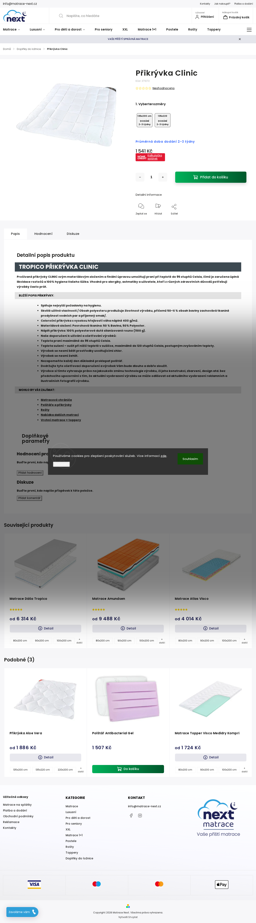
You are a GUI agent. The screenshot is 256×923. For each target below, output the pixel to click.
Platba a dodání (243, 3)
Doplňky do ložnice (79, 858)
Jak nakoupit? (222, 3)
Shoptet (133, 917)
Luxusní (71, 812)
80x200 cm (20, 640)
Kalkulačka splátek (155, 157)
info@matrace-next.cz (144, 806)
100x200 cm (64, 640)
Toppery (72, 853)
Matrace (72, 806)
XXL (68, 829)
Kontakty (205, 3)
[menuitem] (14, 29)
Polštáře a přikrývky (56, 405)
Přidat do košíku (214, 177)
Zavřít (239, 220)
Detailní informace (149, 195)
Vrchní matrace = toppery (61, 420)
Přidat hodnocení (30, 473)
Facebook (131, 815)
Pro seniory (74, 824)
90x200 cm (42, 640)
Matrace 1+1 (74, 835)
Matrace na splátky (17, 805)
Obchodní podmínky (18, 816)
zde (164, 456)
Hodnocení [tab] (43, 234)
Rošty (45, 410)
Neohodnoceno (164, 88)
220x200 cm (65, 769)
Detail (48, 628)
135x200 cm (20, 769)
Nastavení (61, 464)
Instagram (140, 815)
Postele (71, 841)
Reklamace (11, 822)
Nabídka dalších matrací (60, 415)
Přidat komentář (29, 498)
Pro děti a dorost (78, 818)
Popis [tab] (15, 234)
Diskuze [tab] (73, 234)
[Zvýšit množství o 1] (162, 177)
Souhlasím (190, 459)
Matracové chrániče (56, 400)
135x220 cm (43, 769)
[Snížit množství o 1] (140, 177)
